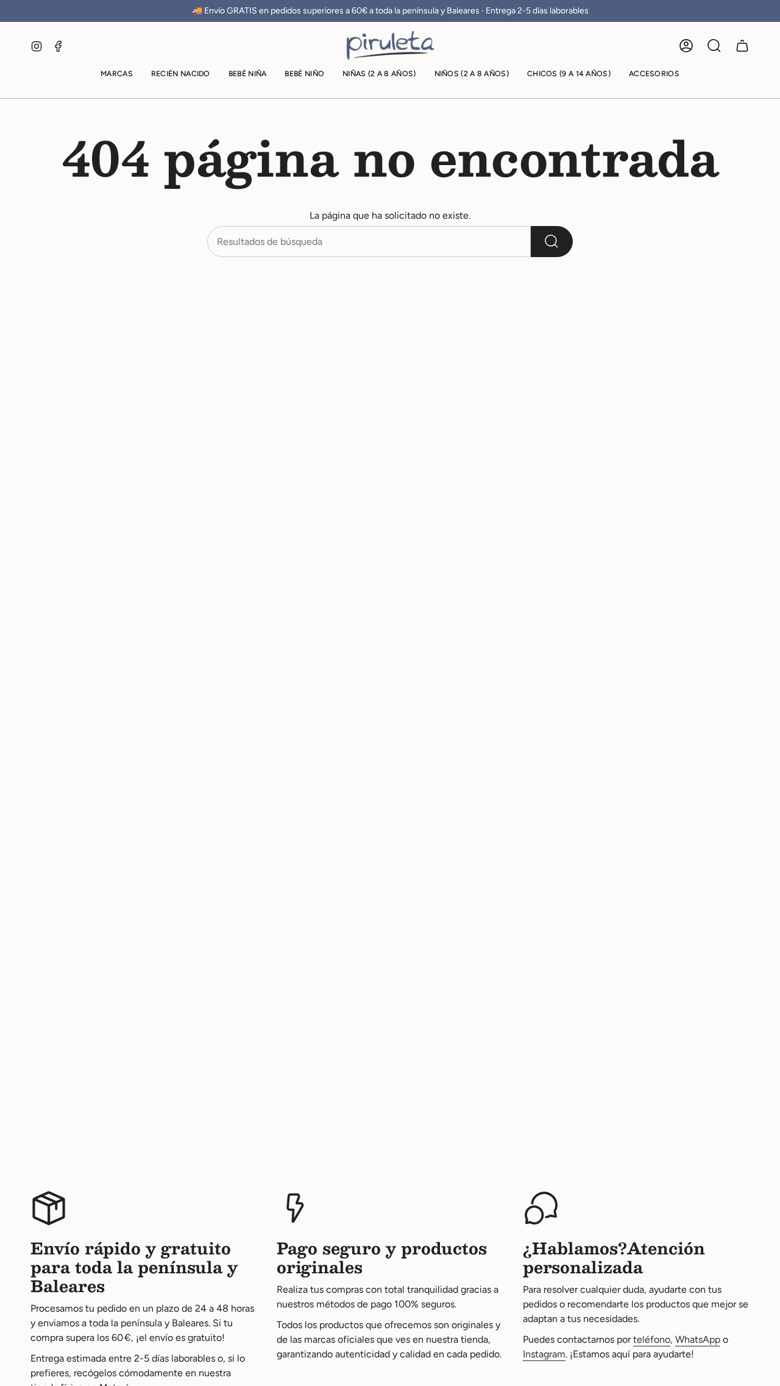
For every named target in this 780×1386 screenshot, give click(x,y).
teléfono (651, 1339)
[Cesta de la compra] (742, 45)
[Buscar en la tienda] (552, 241)
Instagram (544, 1354)
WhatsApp (697, 1339)
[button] (116, 74)
